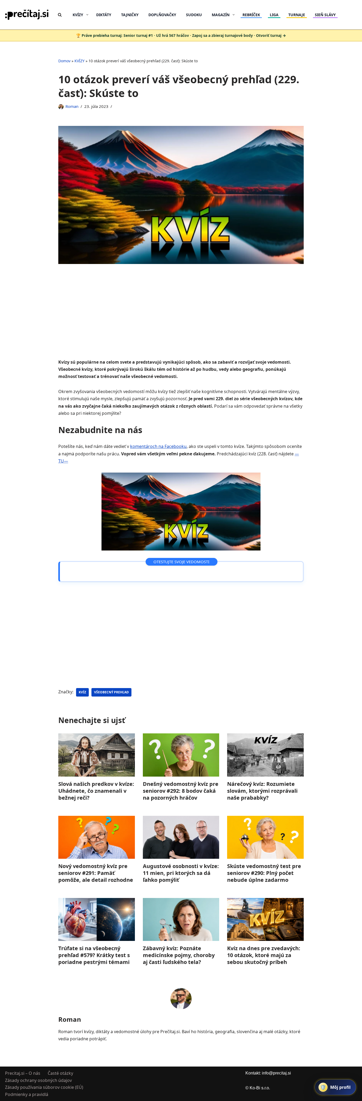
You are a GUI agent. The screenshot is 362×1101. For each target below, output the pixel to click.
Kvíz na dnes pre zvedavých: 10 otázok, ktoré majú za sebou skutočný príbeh (263, 955)
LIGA (274, 14)
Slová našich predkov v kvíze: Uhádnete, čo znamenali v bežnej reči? (96, 790)
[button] (87, 15)
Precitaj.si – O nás (22, 1073)
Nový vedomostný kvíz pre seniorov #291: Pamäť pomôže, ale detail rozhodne (95, 872)
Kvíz (82, 692)
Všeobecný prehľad (111, 692)
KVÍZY (79, 60)
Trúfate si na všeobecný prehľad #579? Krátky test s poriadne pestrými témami (94, 955)
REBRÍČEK (251, 14)
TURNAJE (296, 14)
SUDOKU (194, 14)
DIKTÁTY (103, 14)
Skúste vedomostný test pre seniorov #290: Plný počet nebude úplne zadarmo (264, 872)
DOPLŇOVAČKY (162, 14)
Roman (71, 106)
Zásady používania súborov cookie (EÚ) (44, 1087)
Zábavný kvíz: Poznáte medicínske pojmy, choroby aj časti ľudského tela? (179, 955)
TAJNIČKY (130, 14)
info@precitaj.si (276, 1073)
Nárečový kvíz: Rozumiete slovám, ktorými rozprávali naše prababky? (262, 790)
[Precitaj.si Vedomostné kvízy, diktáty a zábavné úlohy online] (27, 15)
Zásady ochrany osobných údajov (38, 1080)
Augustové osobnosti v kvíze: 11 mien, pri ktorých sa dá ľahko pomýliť (181, 872)
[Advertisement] (181, 319)
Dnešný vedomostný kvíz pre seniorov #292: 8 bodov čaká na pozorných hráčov (180, 790)
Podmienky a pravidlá (26, 1094)
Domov (64, 60)
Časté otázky (60, 1073)
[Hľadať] (60, 15)
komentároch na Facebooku (158, 446)
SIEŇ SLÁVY (325, 14)
